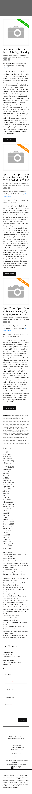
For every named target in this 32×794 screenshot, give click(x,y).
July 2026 (6, 473)
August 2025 (7, 489)
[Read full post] (16, 33)
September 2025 (8, 487)
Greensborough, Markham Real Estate (21, 421)
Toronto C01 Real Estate (8, 437)
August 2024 (7, 509)
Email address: (9, 689)
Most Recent (7, 469)
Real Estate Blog (8, 461)
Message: (8, 705)
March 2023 (7, 541)
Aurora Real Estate (9, 556)
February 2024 (8, 519)
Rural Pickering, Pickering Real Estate (18, 57)
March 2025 (7, 500)
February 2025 (8, 502)
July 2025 (6, 491)
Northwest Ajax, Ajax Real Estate (10, 427)
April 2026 (6, 478)
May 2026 (6, 476)
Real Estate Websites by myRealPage (16, 764)
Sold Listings (7, 463)
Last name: (8, 682)
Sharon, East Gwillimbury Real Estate (15, 607)
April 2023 (6, 539)
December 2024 (8, 504)
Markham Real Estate (17, 424)
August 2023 (7, 530)
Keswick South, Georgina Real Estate (15, 578)
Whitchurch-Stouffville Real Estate (10, 443)
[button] (3, 668)
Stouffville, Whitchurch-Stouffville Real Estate (16, 436)
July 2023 (6, 533)
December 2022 (8, 548)
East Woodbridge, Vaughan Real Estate (14, 418)
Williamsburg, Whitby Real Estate (14, 638)
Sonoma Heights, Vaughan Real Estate (16, 609)
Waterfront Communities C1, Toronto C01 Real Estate (17, 442)
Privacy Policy (16, 762)
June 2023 (6, 535)
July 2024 (6, 511)
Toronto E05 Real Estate (19, 437)
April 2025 (6, 498)
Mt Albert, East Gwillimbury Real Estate (16, 583)
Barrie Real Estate (12, 417)
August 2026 (7, 471)
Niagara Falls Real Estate (19, 425)
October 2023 (7, 526)
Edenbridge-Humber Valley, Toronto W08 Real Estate (14, 420)
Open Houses (7, 458)
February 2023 (8, 544)
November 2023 (8, 524)
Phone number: (10, 697)
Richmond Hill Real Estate (19, 430)
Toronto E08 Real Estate (11, 620)
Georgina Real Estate (7, 421)
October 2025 (7, 484)
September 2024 (8, 506)
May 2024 (6, 515)
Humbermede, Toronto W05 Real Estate (12, 423)
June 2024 (6, 513)
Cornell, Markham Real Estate (13, 561)
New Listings (7, 456)
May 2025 (6, 495)
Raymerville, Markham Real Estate (14, 596)
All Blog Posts (7, 454)
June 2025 (6, 493)
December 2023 (8, 522)
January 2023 (7, 546)
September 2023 (8, 528)
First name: (8, 674)
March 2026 (7, 480)
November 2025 (8, 482)
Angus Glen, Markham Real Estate (17, 415)
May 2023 (6, 537)
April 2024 (6, 517)
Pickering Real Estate (17, 428)
